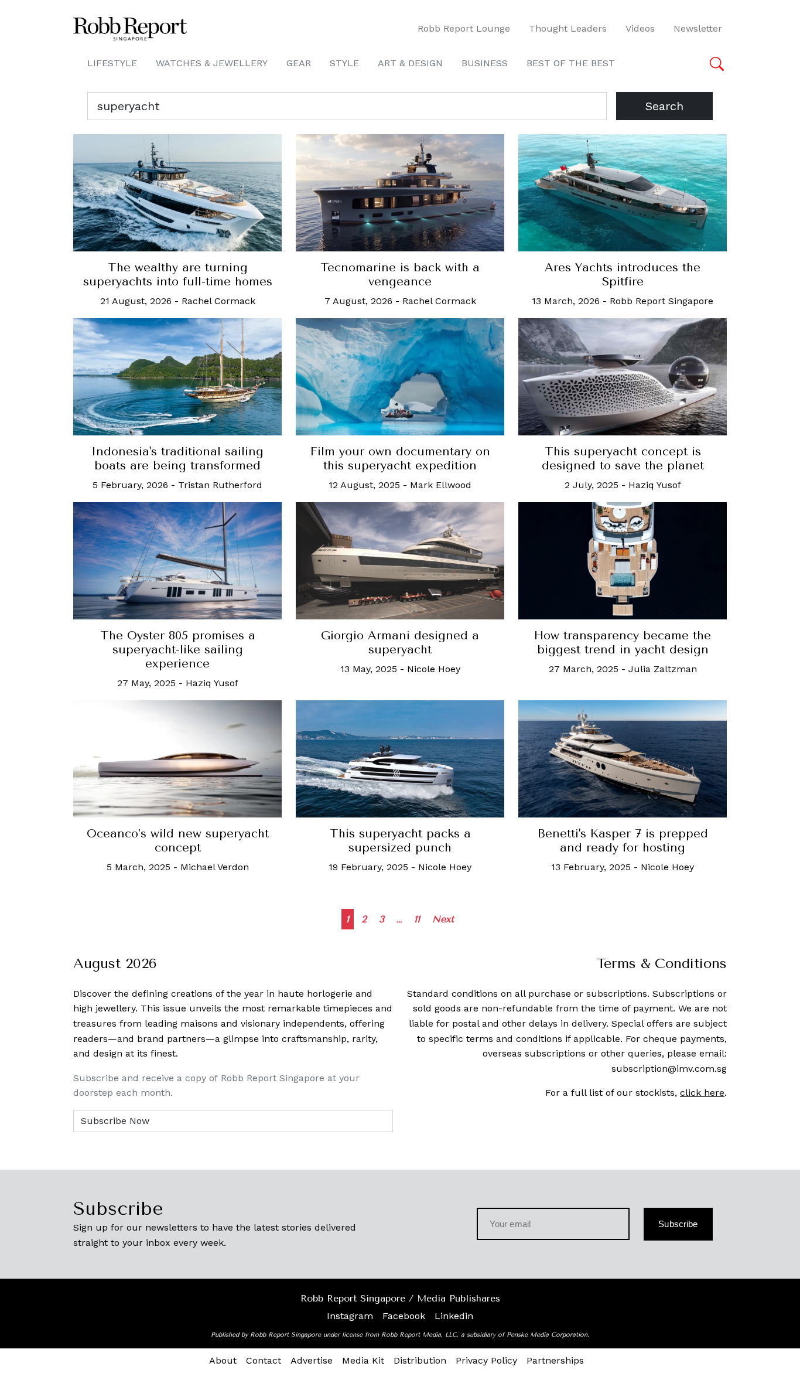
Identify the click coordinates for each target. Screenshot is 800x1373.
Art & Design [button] (410, 63)
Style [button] (344, 63)
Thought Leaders (568, 28)
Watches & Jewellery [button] (212, 63)
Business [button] (484, 63)
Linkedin (454, 1315)
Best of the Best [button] (571, 63)
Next (443, 919)
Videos (640, 28)
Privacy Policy (486, 1360)
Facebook (403, 1315)
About (223, 1360)
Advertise (311, 1360)
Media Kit (363, 1360)
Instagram (350, 1315)
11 (417, 919)
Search (664, 106)
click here (702, 1092)
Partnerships (555, 1360)
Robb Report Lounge (464, 28)
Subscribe (678, 1224)
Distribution (420, 1360)
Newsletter (697, 28)
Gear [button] (298, 63)
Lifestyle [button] (112, 63)
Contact (263, 1360)
